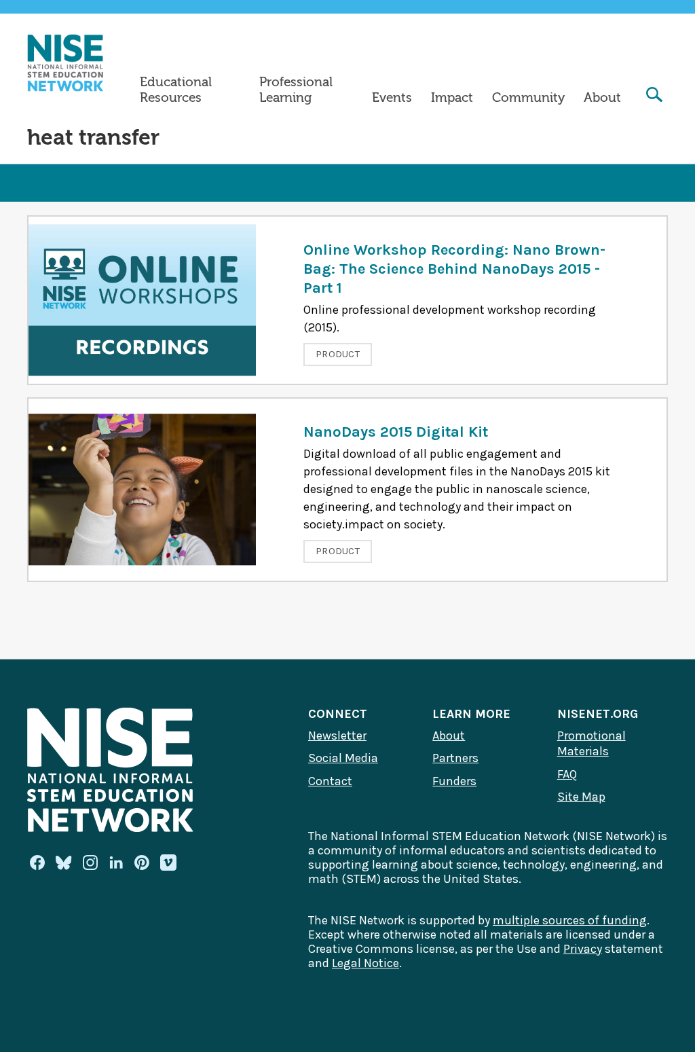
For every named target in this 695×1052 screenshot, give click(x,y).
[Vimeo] (168, 863)
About (602, 97)
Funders (454, 781)
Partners (455, 757)
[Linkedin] (116, 862)
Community (528, 97)
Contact (330, 781)
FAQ (567, 774)
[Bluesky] (64, 862)
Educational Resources (176, 90)
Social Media (343, 757)
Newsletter (337, 735)
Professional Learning (296, 90)
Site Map (581, 796)
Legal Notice (365, 963)
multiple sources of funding (570, 920)
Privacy (582, 948)
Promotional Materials (591, 743)
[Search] (654, 96)
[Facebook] (37, 862)
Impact (452, 97)
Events (392, 97)
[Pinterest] (142, 862)
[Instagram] (90, 862)
